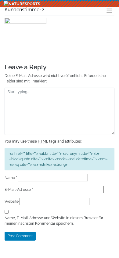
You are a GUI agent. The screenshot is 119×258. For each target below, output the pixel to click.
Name (11, 178)
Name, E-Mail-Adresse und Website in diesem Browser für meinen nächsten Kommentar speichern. (54, 221)
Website (12, 201)
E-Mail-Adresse (19, 189)
